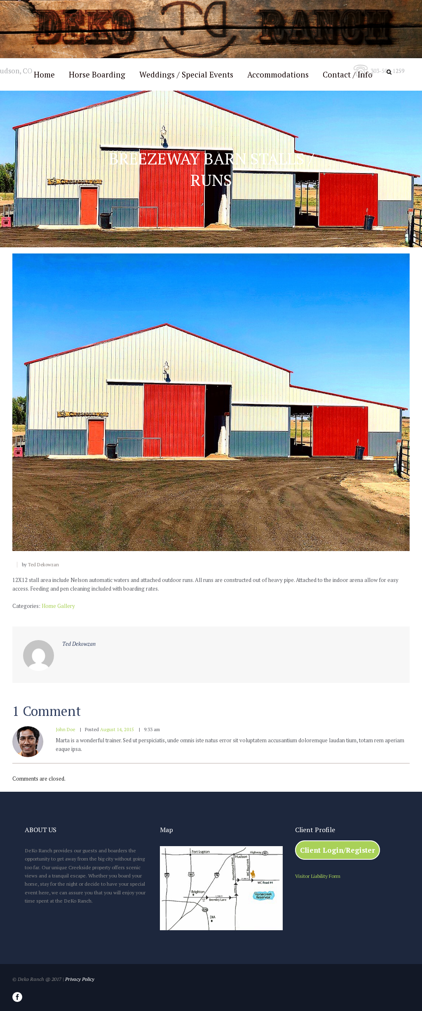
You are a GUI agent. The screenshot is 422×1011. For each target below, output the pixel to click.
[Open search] (389, 72)
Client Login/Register (337, 850)
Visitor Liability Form (317, 876)
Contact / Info (348, 74)
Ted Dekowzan (43, 565)
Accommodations (278, 74)
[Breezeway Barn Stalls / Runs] (211, 402)
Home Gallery (58, 606)
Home (44, 74)
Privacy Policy (79, 979)
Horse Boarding (97, 74)
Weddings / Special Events (186, 74)
